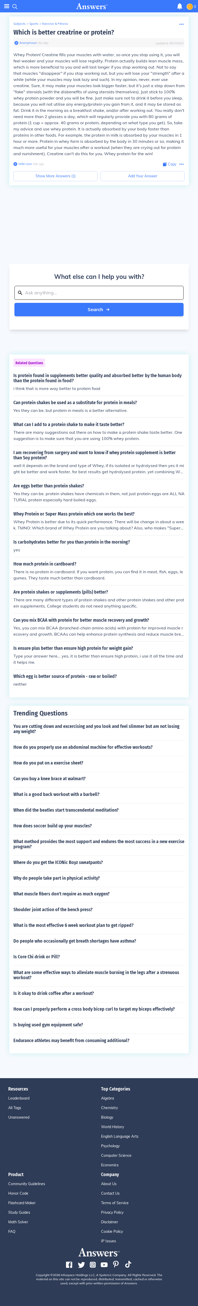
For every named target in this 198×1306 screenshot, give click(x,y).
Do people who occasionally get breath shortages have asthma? (74, 941)
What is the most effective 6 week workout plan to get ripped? (73, 925)
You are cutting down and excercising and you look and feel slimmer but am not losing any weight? (96, 728)
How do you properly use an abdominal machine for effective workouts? (83, 747)
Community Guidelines (26, 1184)
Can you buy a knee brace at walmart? (49, 778)
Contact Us (110, 1193)
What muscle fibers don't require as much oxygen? (61, 894)
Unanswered (18, 1117)
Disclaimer (109, 1222)
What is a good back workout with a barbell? (56, 794)
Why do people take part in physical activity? (56, 878)
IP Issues (108, 1241)
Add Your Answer (142, 176)
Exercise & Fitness (55, 24)
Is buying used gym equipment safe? (48, 1025)
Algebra (107, 1098)
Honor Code (18, 1193)
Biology (107, 1117)
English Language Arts (119, 1136)
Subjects (19, 24)
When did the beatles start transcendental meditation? (66, 810)
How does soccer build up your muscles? (52, 826)
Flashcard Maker (22, 1203)
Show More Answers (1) (56, 176)
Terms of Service (115, 1203)
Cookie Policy (112, 1231)
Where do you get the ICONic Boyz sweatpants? (58, 862)
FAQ (11, 1231)
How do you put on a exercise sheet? (48, 763)
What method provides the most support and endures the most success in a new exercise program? (98, 844)
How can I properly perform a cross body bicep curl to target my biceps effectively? (94, 1009)
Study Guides (19, 1212)
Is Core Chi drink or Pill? (36, 957)
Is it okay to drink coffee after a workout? (53, 993)
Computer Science (116, 1155)
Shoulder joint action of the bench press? (53, 909)
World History (112, 1127)
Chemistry (109, 1107)
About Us (109, 1184)
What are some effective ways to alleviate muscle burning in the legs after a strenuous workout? (96, 975)
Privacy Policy (112, 1212)
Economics (110, 1165)
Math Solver (18, 1222)
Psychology (110, 1146)
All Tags (14, 1107)
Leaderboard (18, 1098)
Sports (33, 24)
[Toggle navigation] (6, 6)
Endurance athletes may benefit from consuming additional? (71, 1040)
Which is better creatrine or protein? (63, 32)
